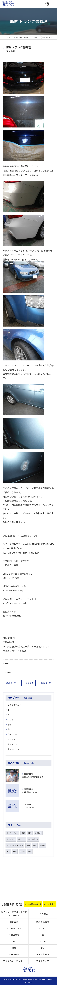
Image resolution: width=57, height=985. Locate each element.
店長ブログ (7, 672)
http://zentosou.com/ (12, 615)
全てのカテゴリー (15, 704)
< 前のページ (10, 683)
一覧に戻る (28, 683)
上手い (42, 845)
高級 (35, 845)
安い (9, 729)
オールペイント (12, 833)
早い (8, 851)
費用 (28, 845)
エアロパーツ (33, 839)
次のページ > (46, 683)
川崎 (29, 851)
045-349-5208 (19, 650)
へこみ (10, 719)
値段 (23, 833)
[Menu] (53, 4)
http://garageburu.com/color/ (15, 603)
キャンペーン (13, 749)
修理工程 (11, 739)
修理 (9, 724)
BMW (14, 851)
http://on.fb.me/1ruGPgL (13, 590)
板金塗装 (38, 833)
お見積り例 (12, 744)
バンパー (21, 839)
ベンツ (22, 851)
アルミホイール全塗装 (15, 845)
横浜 (30, 833)
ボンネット (11, 839)
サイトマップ (42, 960)
